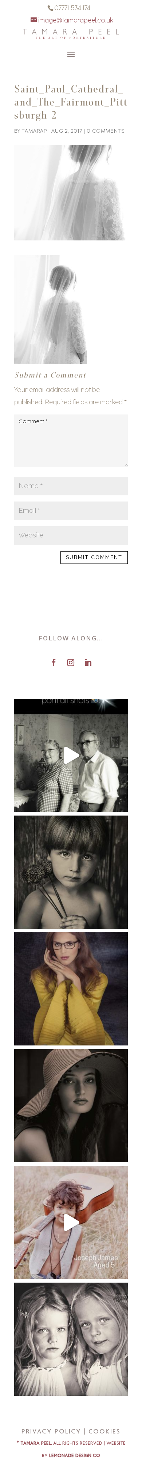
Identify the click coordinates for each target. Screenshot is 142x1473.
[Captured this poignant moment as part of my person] (71, 872)
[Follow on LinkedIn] (88, 662)
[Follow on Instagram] (70, 662)
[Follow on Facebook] (53, 662)
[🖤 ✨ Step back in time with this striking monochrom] (71, 1105)
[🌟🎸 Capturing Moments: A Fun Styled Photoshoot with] (71, 1222)
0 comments (106, 131)
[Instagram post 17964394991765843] (71, 755)
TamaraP (34, 131)
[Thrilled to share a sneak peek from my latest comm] (71, 988)
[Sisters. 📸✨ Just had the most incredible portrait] (71, 1339)
